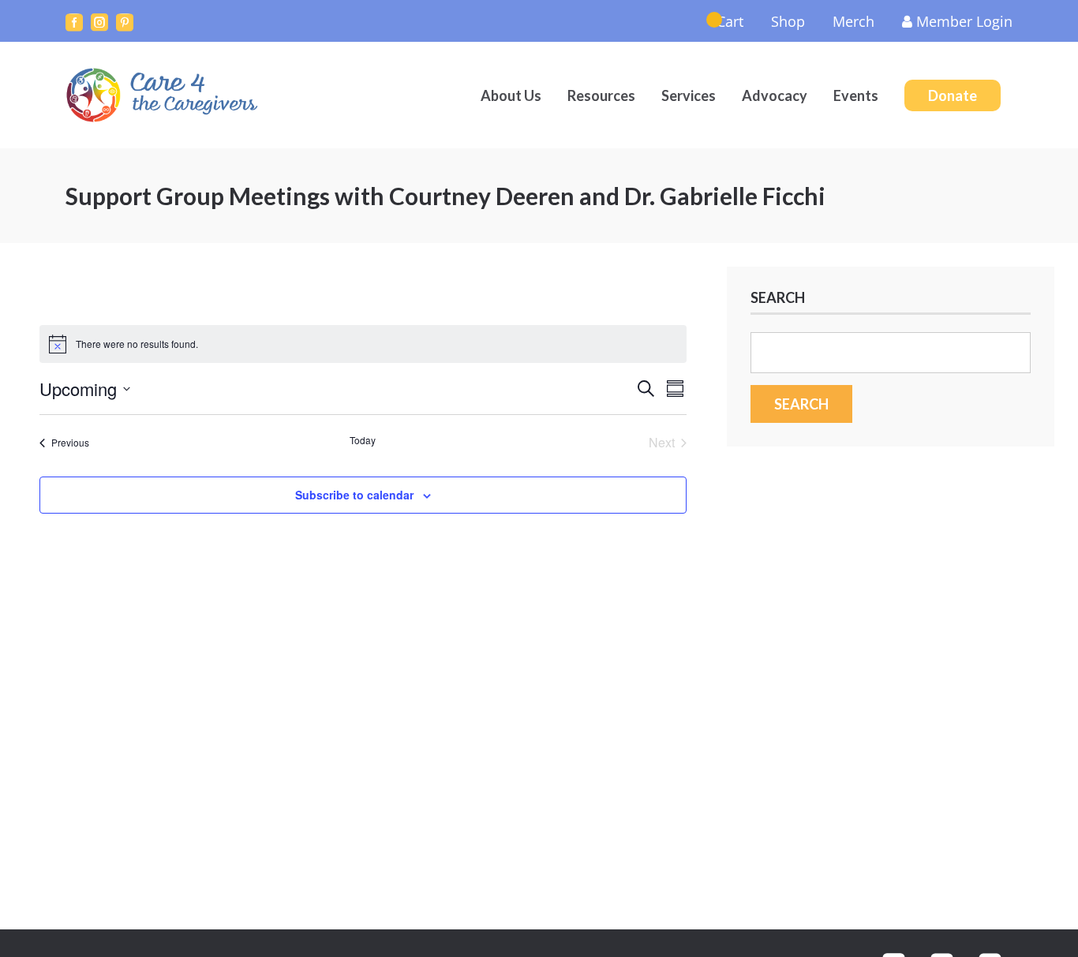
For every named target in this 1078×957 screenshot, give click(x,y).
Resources (601, 95)
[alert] (363, 344)
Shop (788, 21)
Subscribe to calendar (354, 495)
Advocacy (774, 95)
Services (688, 95)
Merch (853, 21)
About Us (511, 95)
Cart (730, 21)
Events (855, 95)
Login (964, 21)
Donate (952, 95)
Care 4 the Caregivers (164, 95)
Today (363, 440)
